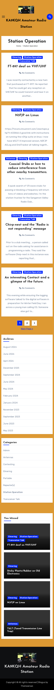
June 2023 (8, 423)
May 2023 (8, 430)
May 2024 (8, 389)
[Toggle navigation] (3, 16)
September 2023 (11, 416)
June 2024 (8, 382)
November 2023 (11, 409)
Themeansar (27, 686)
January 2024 (10, 402)
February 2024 (10, 396)
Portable (7, 478)
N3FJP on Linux (27, 115)
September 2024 (11, 375)
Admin (6, 450)
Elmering (16, 57)
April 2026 (8, 361)
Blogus (41, 682)
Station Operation (33, 57)
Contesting (9, 464)
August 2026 (10, 347)
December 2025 (11, 368)
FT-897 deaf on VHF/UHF (27, 66)
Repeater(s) (9, 485)
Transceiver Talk (27, 61)
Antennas (10, 159)
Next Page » (27, 329)
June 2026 (8, 354)
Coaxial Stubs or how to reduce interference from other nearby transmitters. (27, 168)
